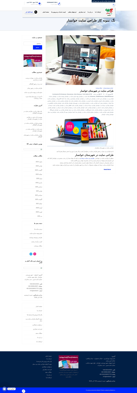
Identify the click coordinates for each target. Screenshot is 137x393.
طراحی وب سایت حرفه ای (87, 158)
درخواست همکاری (37, 325)
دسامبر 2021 (38, 187)
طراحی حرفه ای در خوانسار (102, 105)
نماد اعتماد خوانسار (72, 112)
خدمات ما (39, 310)
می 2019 (39, 216)
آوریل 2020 (39, 208)
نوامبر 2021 (39, 191)
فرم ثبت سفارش (37, 329)
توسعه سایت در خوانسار (58, 96)
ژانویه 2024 (39, 162)
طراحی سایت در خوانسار (74, 107)
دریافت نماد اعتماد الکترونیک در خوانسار (60, 99)
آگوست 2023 (38, 170)
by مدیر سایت (96, 94)
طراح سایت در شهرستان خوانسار (77, 103)
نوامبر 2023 (39, 166)
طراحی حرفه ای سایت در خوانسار (87, 105)
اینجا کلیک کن (29, 12)
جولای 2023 (39, 174)
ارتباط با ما (98, 12)
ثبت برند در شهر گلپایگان (35, 84)
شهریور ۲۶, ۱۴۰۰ (107, 94)
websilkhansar (109, 96)
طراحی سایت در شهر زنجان (34, 88)
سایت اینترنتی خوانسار (99, 101)
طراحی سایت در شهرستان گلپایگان (33, 112)
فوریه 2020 (39, 212)
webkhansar (100, 96)
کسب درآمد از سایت (36, 242)
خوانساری (73, 99)
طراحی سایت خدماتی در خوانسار (100, 107)
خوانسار (77, 99)
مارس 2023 (39, 183)
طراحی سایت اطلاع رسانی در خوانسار (69, 105)
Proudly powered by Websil (93, 390)
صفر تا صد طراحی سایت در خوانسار (94, 103)
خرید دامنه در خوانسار (97, 99)
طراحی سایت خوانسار (86, 107)
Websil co (112, 390)
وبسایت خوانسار (105, 114)
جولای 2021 (39, 203)
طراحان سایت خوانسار (62, 103)
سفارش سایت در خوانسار (58, 101)
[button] (35, 12)
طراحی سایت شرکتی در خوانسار (60, 107)
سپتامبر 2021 (38, 195)
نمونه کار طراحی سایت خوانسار (60, 112)
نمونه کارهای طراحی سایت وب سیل (34, 320)
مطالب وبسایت (99, 88)
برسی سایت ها (38, 229)
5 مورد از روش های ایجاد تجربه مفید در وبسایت (34, 97)
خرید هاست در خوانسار (85, 99)
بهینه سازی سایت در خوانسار (71, 96)
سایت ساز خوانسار (69, 101)
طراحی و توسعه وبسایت (108, 88)
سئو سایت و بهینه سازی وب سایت (33, 92)
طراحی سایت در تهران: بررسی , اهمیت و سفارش (33, 79)
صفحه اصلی (46, 12)
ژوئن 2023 (39, 178)
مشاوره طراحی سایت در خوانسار (86, 112)
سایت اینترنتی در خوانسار (88, 101)
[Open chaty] (4, 389)
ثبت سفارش (82, 12)
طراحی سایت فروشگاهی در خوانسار (89, 110)
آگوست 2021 (38, 199)
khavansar (70, 94)
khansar (63, 94)
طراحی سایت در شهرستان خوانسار (97, 91)
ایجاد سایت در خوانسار (84, 96)
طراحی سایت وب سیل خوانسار (72, 110)
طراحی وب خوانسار (59, 110)
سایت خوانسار (77, 101)
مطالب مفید (39, 333)
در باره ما (90, 12)
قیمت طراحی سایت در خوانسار (101, 112)
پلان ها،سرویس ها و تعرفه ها (34, 315)
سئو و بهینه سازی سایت (36, 233)
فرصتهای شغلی (72, 12)
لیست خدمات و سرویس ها (58, 12)
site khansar (78, 94)
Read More (107, 169)
